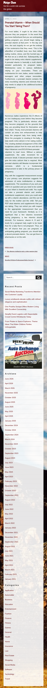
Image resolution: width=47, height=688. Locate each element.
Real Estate (9, 655)
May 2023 (9, 472)
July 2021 (9, 551)
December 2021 (11, 532)
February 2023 (11, 481)
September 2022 (11, 495)
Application (9, 590)
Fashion (8, 614)
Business (8, 600)
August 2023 (10, 458)
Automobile (9, 595)
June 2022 (9, 509)
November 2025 (11, 393)
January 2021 (10, 579)
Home (7, 642)
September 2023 (11, 453)
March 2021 (10, 570)
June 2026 (9, 379)
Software (8, 669)
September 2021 (11, 542)
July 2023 (9, 463)
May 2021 (9, 560)
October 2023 (10, 449)
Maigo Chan (10, 2)
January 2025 (10, 421)
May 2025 (9, 411)
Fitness (8, 623)
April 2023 (9, 477)
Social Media (10, 665)
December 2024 (11, 425)
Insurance (9, 646)
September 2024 (11, 435)
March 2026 (10, 388)
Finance (8, 618)
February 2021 (11, 574)
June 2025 (9, 407)
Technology (9, 674)
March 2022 (10, 523)
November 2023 (11, 444)
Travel (7, 679)
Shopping (9, 660)
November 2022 (11, 486)
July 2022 (9, 505)
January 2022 (10, 528)
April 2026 (9, 383)
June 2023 (9, 467)
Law (6, 651)
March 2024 (10, 439)
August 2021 (10, 546)
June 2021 (9, 556)
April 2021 (9, 565)
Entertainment (10, 609)
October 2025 (10, 397)
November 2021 (11, 537)
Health (7, 637)
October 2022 (10, 490)
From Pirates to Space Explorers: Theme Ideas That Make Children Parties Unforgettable (21, 324)
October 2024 (10, 430)
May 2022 (9, 514)
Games (8, 628)
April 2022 (9, 519)
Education (9, 604)
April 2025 (9, 416)
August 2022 (10, 500)
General (8, 632)
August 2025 (10, 402)
